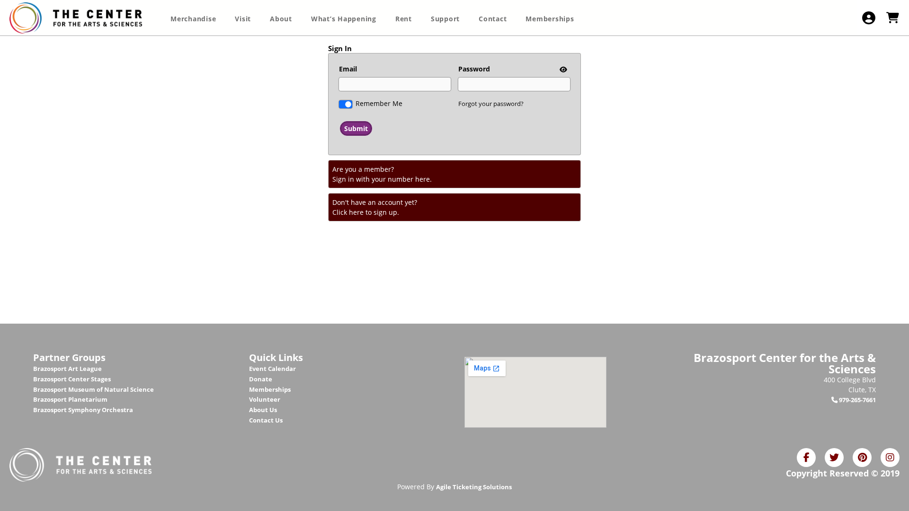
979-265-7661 (857, 400)
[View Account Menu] (869, 17)
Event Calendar (272, 368)
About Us (263, 409)
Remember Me (379, 103)
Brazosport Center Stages (72, 379)
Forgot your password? (491, 103)
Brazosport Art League (67, 368)
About (281, 18)
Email (348, 68)
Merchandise (193, 18)
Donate (260, 379)
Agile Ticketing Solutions (474, 487)
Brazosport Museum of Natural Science (93, 389)
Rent (403, 18)
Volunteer (264, 399)
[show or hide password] (562, 69)
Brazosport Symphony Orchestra (83, 409)
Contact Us (266, 420)
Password (474, 68)
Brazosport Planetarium (70, 399)
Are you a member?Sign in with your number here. (382, 174)
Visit (243, 18)
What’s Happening (343, 18)
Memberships (550, 18)
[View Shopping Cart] (892, 17)
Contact (493, 18)
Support (445, 18)
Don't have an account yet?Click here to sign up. (374, 207)
